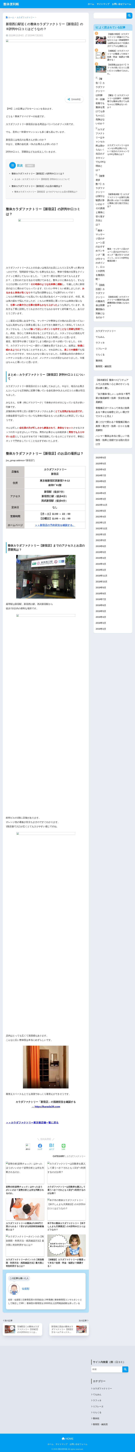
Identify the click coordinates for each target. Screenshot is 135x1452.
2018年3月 (101, 623)
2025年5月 (101, 463)
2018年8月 (101, 593)
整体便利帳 (11, 4)
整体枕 (99, 360)
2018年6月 (101, 605)
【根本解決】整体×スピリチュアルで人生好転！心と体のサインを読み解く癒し (112, 384)
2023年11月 (101, 505)
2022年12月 (101, 528)
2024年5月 (101, 487)
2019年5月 (101, 552)
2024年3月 (101, 499)
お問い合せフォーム (121, 4)
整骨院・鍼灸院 (103, 366)
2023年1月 (101, 522)
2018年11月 (101, 575)
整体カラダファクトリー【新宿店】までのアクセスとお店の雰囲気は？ (46, 192)
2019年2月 (101, 570)
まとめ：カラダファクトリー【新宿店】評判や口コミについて (42, 179)
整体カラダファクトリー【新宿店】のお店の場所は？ (37, 186)
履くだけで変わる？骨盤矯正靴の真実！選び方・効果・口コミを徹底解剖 (112, 426)
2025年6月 (101, 457)
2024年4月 (101, 493)
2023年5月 (101, 511)
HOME (69, 1438)
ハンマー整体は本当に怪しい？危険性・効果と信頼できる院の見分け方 (112, 440)
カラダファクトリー (76, 1156)
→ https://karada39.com (46, 1106)
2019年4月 (101, 558)
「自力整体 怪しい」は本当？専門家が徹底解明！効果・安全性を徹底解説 (113, 398)
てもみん (100, 337)
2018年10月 (101, 581)
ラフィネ (100, 343)
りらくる (100, 354)
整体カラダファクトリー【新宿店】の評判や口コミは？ (38, 173)
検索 (129, 16)
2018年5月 (101, 611)
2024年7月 (101, 475)
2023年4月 (101, 516)
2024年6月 (101, 481)
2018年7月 (101, 599)
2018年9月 (101, 587)
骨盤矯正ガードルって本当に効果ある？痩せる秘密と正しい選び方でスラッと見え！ (112, 412)
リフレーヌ (101, 348)
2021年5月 (101, 540)
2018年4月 (101, 617)
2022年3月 (101, 534)
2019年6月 (101, 546)
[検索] (125, 1369)
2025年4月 (101, 469)
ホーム (91, 4)
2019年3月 (101, 564)
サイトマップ (103, 4)
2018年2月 (101, 629)
